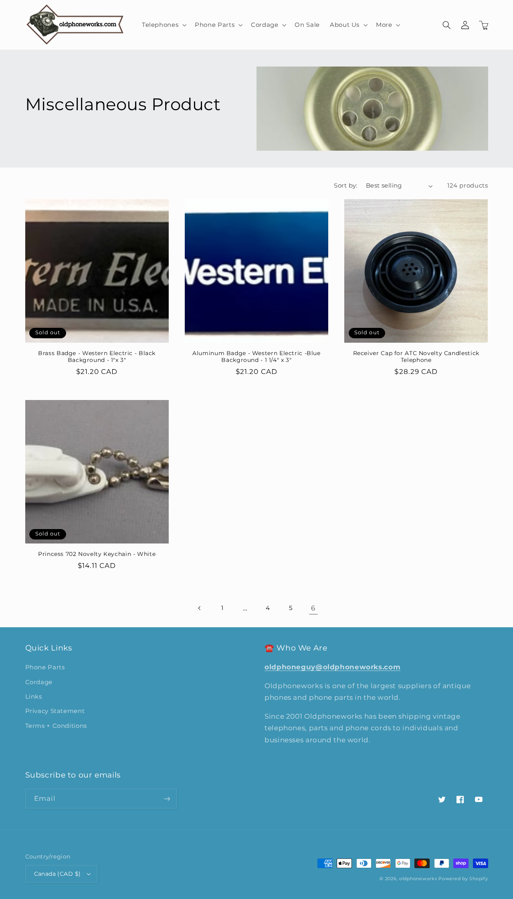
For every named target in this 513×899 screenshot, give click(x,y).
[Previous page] (199, 608)
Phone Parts (45, 667)
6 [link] (313, 608)
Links (33, 696)
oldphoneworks (418, 878)
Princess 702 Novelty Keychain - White (97, 554)
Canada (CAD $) (57, 874)
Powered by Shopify (463, 878)
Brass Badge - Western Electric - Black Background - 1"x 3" (97, 357)
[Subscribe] (167, 798)
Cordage (39, 682)
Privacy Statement (55, 711)
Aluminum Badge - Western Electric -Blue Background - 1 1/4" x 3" (256, 357)
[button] (163, 25)
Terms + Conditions (56, 725)
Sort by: (345, 185)
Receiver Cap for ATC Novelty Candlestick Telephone (416, 357)
